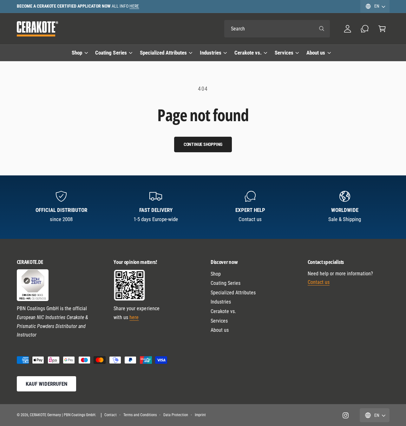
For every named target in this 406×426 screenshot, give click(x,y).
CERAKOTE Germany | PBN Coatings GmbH (62, 415)
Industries (210, 52)
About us (315, 52)
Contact (110, 415)
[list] (203, 207)
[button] (382, 28)
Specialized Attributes (163, 52)
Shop (77, 52)
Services (284, 52)
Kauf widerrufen (46, 384)
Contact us (319, 282)
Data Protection (175, 415)
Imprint (200, 415)
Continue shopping (203, 144)
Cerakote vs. (248, 52)
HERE (134, 6)
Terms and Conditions (140, 415)
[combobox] (277, 28)
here (134, 317)
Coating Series (111, 52)
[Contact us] (365, 28)
